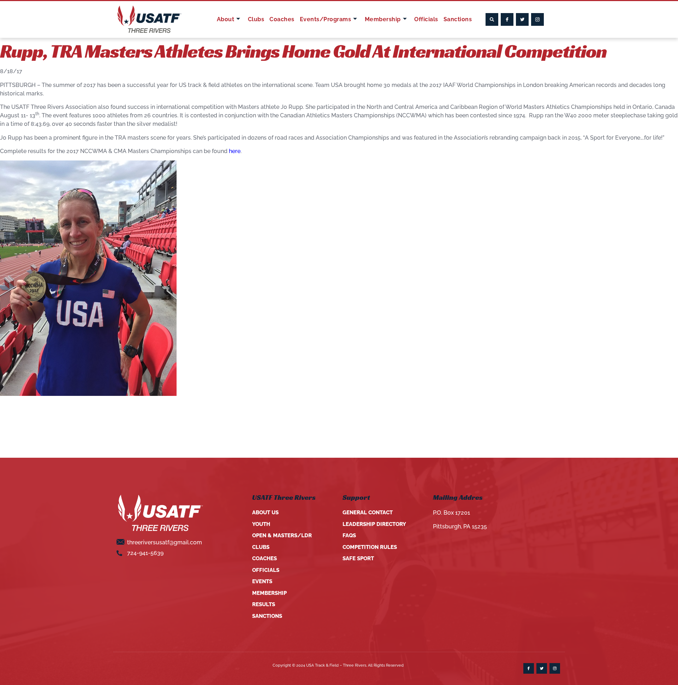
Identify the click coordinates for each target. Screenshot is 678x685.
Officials (426, 19)
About (225, 19)
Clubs (256, 19)
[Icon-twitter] (522, 19)
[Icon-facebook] (507, 19)
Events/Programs (325, 19)
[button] (492, 19)
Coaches (282, 19)
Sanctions (458, 19)
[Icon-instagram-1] (537, 19)
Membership (383, 19)
